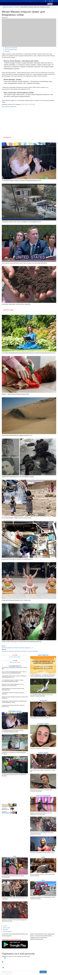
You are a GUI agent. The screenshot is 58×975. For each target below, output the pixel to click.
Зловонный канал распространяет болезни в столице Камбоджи (20, 651)
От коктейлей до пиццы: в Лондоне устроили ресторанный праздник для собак (21, 180)
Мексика (9, 106)
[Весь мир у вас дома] (2, 843)
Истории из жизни (43, 724)
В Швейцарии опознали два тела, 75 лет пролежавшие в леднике (18, 476)
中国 (52, 1)
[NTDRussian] (2, 840)
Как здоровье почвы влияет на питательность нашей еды (16, 304)
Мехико (14, 106)
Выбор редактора (43, 655)
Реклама (5, 929)
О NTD (5, 926)
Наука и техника (43, 753)
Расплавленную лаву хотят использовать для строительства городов (41, 790)
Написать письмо (35, 941)
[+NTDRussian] (2, 847)
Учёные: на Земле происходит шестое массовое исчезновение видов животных (21, 641)
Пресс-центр (6, 928)
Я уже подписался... (7, 974)
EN (49, 1)
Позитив (16, 7)
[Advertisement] (19, 121)
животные (4, 106)
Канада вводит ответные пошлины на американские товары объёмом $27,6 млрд (14, 702)
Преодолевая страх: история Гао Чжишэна (40, 717)
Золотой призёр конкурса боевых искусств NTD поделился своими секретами (41, 695)
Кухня (43, 857)
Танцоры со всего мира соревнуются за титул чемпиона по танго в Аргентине (13, 685)
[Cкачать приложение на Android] (15, 947)
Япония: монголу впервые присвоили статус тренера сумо (16, 600)
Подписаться (44, 972)
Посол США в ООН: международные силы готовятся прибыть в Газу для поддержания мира (24, 263)
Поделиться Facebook (11, 48)
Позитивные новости (14, 711)
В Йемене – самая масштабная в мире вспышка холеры (15, 394)
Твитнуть (7, 51)
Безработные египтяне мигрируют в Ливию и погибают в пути (17, 435)
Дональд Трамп (12, 656)
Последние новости (15, 666)
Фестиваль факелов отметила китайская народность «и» (18, 648)
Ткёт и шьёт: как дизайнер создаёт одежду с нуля (42, 852)
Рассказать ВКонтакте (11, 49)
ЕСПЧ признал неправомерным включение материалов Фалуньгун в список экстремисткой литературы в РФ (29, 353)
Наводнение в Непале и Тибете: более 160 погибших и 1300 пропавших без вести (21, 221)
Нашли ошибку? (7, 931)
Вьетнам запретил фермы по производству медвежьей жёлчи (17, 559)
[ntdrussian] (2, 850)
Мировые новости (8, 7)
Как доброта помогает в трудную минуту (39, 748)
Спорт (15, 856)
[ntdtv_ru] (2, 852)
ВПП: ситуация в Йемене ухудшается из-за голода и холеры (16, 518)
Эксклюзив (43, 700)
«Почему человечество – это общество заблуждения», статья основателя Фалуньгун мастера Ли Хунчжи (43, 675)
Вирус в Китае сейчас (15, 662)
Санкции (18, 656)
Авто (43, 880)
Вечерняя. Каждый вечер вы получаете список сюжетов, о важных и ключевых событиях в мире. (29, 959)
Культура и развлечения (43, 796)
